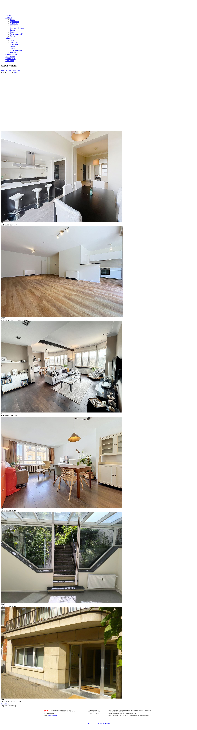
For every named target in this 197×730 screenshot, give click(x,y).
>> (6, 704)
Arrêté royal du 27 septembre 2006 (118, 717)
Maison (12, 20)
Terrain (12, 30)
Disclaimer (91, 723)
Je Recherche (10, 57)
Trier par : (4, 72)
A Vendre (8, 18)
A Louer (8, 38)
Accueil (8, 16)
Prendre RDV (10, 59)
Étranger (13, 36)
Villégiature (14, 52)
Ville (15, 72)
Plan (19, 70)
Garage (12, 32)
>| (8, 704)
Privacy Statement (103, 723)
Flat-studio (14, 24)
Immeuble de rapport (17, 28)
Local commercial (16, 34)
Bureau (12, 26)
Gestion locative (11, 55)
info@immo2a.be (52, 715)
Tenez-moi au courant (9, 70)
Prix (10, 72)
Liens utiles (9, 61)
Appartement (14, 22)
